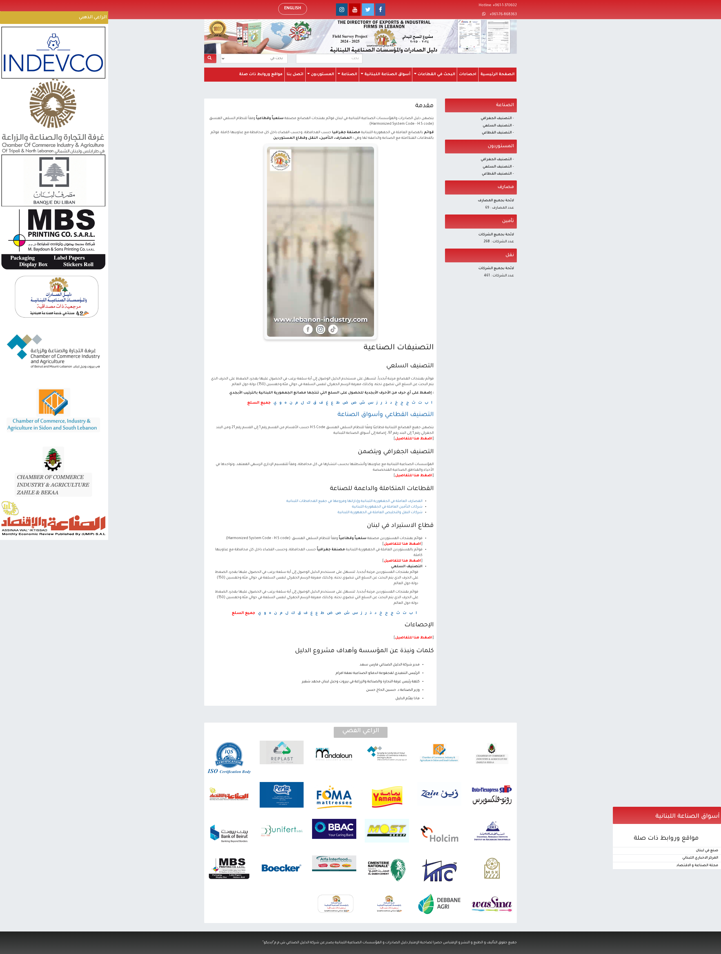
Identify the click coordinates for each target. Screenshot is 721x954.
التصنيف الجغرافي (496, 118)
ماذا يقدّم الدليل (407, 699)
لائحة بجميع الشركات (496, 235)
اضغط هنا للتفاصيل (413, 439)
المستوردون (322, 74)
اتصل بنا (295, 74)
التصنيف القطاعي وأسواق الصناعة (385, 415)
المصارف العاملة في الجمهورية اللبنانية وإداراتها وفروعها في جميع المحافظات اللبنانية (354, 501)
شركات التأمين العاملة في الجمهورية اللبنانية (387, 507)
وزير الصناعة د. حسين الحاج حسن (393, 690)
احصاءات (467, 74)
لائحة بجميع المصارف (496, 201)
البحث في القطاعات (436, 74)
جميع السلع (259, 403)
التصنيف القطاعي (497, 133)
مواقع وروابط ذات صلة (260, 74)
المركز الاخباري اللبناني (700, 858)
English (292, 8)
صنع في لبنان (707, 851)
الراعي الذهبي (93, 17)
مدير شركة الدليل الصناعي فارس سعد (390, 665)
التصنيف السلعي (497, 126)
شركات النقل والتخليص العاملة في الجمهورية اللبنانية (380, 513)
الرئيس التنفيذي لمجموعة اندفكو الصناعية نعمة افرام (378, 673)
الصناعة (348, 74)
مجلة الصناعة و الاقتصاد (697, 866)
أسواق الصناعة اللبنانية (386, 74)
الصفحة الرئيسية (497, 74)
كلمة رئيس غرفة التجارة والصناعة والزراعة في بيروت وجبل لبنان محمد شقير (361, 682)
